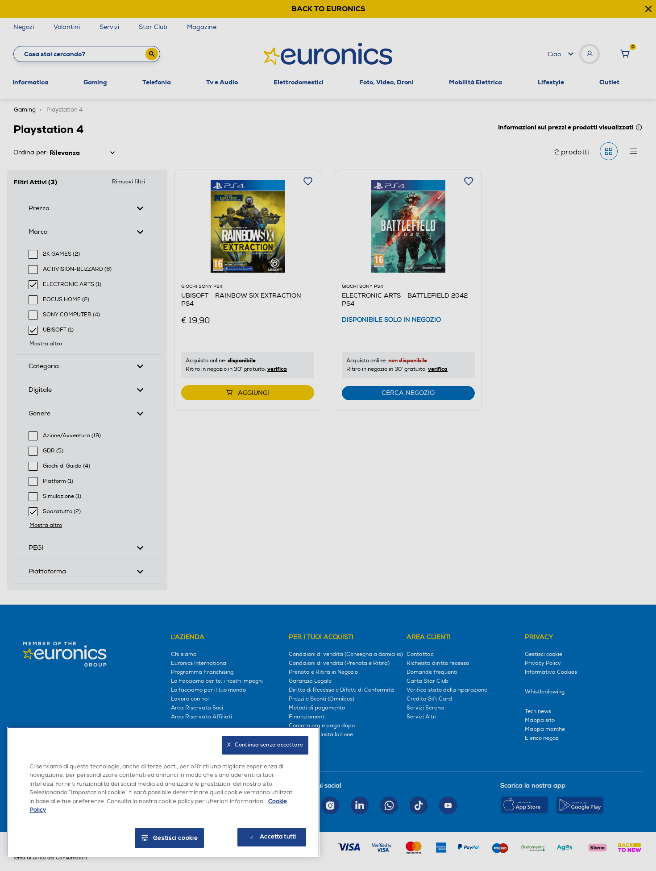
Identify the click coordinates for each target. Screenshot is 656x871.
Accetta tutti (278, 836)
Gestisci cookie (175, 838)
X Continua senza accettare (265, 745)
